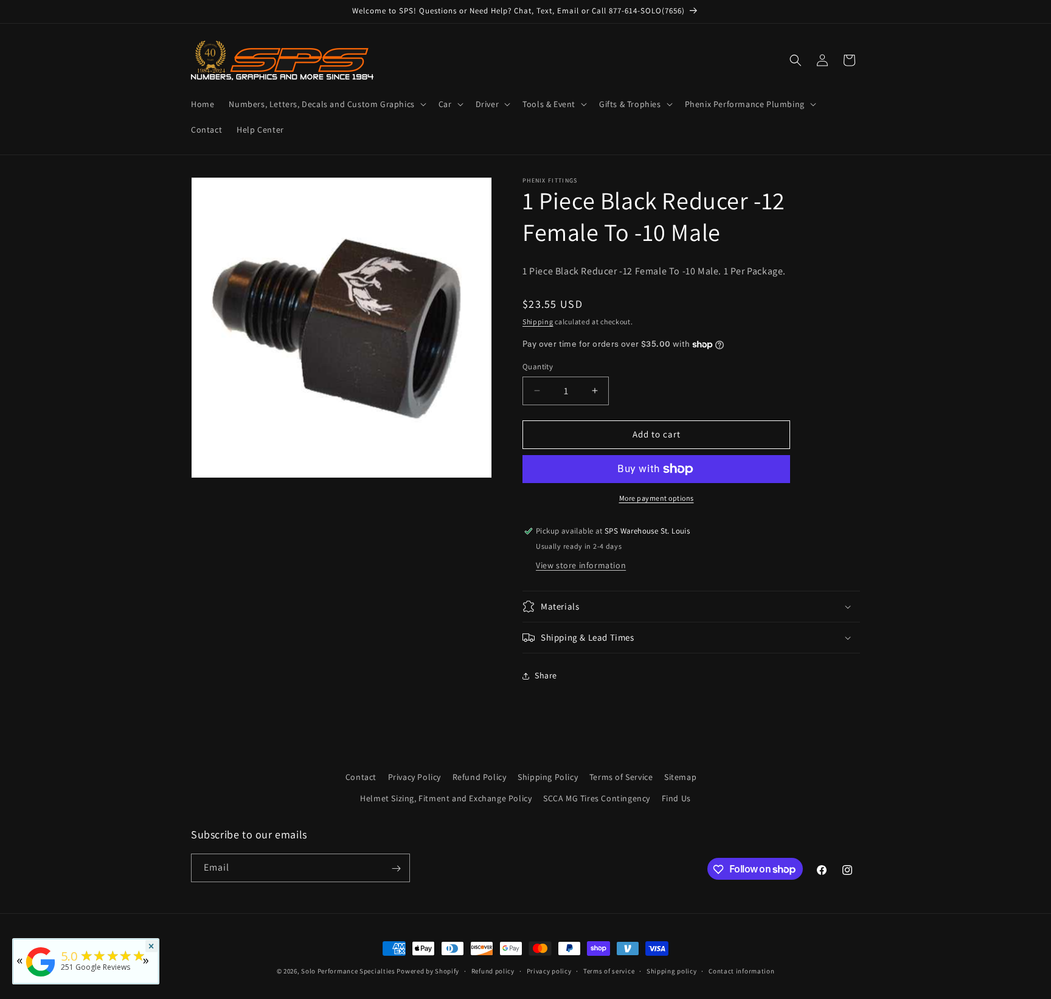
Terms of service (608, 970)
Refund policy (493, 970)
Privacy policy (549, 970)
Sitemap (680, 776)
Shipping (537, 321)
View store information (581, 565)
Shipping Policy (548, 776)
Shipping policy (672, 970)
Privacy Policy (414, 776)
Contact (360, 776)
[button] (326, 104)
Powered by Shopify (428, 971)
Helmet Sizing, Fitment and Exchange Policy (446, 798)
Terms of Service (621, 776)
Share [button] (546, 675)
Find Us (676, 798)
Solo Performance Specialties (348, 971)
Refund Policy (480, 776)
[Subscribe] (396, 868)
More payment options (656, 498)
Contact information (741, 970)
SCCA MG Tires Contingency (596, 798)
